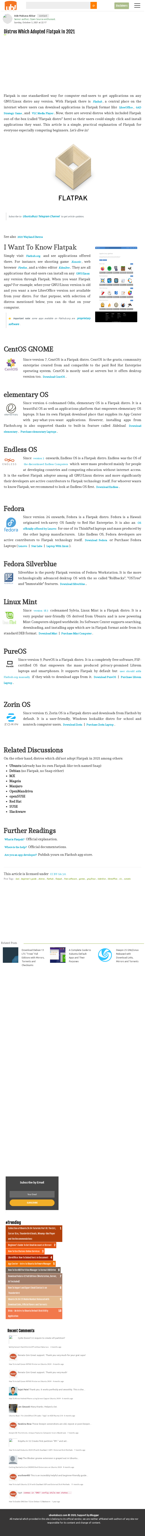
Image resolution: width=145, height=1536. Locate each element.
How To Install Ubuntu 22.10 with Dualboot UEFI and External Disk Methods (39, 1484)
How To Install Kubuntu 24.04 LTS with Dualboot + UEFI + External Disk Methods (41, 1450)
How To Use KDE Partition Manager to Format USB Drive (32, 1270)
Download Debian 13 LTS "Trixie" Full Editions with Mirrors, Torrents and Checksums (33, 957)
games (82, 879)
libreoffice (113, 879)
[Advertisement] (74, 64)
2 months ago (55, 1347)
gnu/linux (91, 879)
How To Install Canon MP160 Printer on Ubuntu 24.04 (30, 1364)
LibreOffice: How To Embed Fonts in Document (28, 1257)
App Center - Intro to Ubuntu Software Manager (29, 1264)
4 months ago (58, 1364)
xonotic (127, 879)
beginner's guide (29, 879)
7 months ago (73, 1433)
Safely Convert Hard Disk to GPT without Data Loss (29, 1347)
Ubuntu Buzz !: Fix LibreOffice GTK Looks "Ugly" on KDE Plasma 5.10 (36, 1416)
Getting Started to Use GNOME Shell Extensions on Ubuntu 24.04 (35, 1467)
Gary (20, 1458)
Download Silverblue (72, 583)
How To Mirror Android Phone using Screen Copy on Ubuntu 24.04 (35, 1399)
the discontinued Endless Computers (46, 464)
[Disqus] (72, 1023)
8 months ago (68, 1467)
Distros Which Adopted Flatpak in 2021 (39, 32)
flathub (50, 879)
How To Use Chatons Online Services (24, 1251)
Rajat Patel (23, 1389)
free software (70, 879)
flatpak (58, 879)
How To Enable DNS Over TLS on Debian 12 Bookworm (30, 1502)
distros (41, 879)
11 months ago (77, 1484)
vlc (120, 879)
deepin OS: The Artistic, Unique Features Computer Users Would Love (37, 1433)
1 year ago (56, 1502)
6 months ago (67, 1399)
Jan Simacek (24, 1407)
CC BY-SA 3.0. (58, 874)
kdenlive (102, 879)
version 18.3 (41, 610)
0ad (17, 879)
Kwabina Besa (25, 1424)
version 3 (38, 458)
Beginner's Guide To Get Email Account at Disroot (30, 1245)
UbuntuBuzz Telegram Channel (41, 216)
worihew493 (24, 1475)
